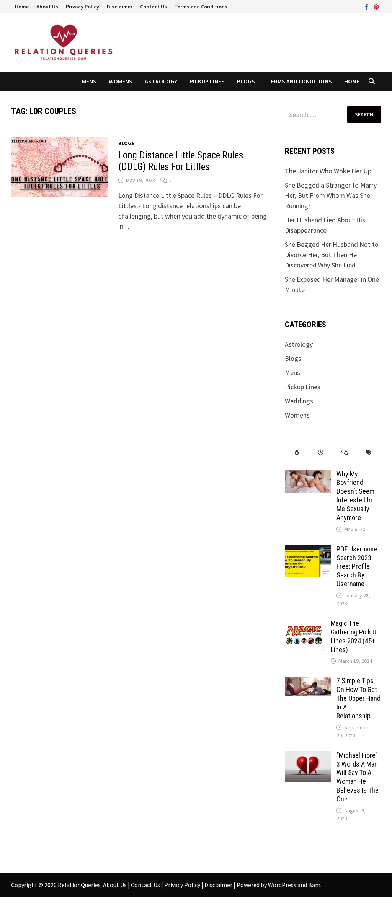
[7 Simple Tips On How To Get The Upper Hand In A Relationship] (308, 681)
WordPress (282, 885)
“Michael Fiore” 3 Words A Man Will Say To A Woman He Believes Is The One (357, 777)
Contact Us (153, 6)
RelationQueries (79, 885)
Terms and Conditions (201, 6)
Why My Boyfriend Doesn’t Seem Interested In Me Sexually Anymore (355, 496)
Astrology (161, 81)
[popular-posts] (297, 452)
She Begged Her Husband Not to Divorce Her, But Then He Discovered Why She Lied (332, 254)
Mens (89, 81)
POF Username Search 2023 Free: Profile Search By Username (356, 566)
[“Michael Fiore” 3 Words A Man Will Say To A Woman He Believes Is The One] (308, 756)
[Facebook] (367, 6)
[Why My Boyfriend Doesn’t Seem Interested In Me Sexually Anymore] (308, 475)
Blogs (246, 81)
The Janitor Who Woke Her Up (328, 170)
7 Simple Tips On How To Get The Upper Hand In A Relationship (358, 698)
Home (22, 6)
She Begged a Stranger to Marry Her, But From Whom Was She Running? (331, 195)
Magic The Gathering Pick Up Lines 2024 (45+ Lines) (355, 636)
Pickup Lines (207, 81)
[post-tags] (369, 452)
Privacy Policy (82, 6)
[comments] (345, 452)
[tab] (297, 452)
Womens (120, 81)
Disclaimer (119, 6)
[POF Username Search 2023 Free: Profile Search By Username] (308, 550)
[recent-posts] (321, 452)
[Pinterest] (376, 6)
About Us (47, 6)
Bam (314, 885)
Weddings (299, 400)
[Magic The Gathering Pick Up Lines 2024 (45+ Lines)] (305, 624)
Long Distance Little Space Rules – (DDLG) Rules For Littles (184, 161)
